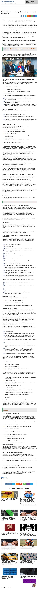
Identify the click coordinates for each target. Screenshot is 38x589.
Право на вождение (7, 2)
